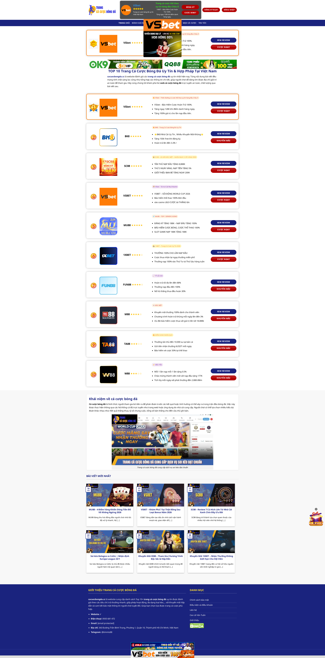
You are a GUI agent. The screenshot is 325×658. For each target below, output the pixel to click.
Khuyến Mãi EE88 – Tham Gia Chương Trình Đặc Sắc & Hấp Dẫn (160, 557)
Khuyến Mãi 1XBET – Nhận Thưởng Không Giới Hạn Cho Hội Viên (211, 557)
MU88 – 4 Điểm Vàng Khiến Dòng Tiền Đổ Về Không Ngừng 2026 (110, 511)
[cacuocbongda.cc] (102, 10)
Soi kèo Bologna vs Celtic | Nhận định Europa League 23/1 (110, 557)
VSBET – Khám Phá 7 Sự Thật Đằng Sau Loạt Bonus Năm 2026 (160, 511)
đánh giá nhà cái (141, 23)
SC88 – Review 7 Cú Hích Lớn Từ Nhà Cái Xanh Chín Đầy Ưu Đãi (211, 511)
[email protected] (106, 623)
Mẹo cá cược (189, 23)
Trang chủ (124, 23)
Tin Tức (202, 23)
